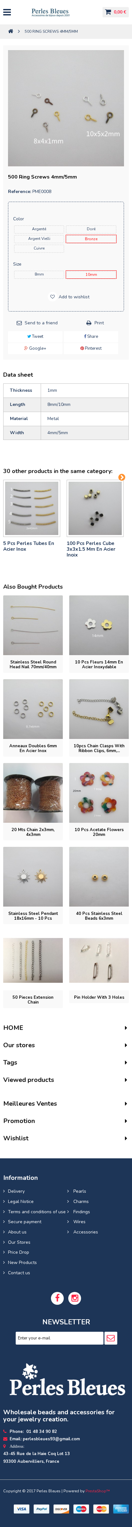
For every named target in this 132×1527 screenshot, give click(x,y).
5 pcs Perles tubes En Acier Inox (28, 546)
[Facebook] (57, 1298)
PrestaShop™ (98, 1491)
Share (92, 336)
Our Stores (19, 1242)
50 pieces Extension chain (33, 1000)
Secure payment (24, 1222)
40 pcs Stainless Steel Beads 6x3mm (99, 916)
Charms (80, 1201)
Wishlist (16, 1138)
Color (19, 219)
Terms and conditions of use (37, 1212)
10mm (91, 274)
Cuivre (39, 248)
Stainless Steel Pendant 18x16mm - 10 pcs (33, 916)
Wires (79, 1222)
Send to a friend (41, 323)
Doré (91, 229)
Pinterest (93, 348)
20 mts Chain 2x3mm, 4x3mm (33, 832)
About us (17, 1232)
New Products (22, 1262)
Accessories (85, 1232)
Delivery (16, 1191)
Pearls (79, 1191)
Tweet (37, 336)
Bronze (91, 238)
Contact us (19, 1273)
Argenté (39, 229)
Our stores (19, 1045)
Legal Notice (21, 1201)
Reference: (19, 192)
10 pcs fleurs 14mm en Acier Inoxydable (99, 664)
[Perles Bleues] (56, 12)
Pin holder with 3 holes (99, 997)
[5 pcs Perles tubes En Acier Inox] (31, 508)
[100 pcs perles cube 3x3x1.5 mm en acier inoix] (95, 508)
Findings (81, 1212)
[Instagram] (74, 1298)
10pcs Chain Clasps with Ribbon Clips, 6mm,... (99, 748)
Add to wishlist (73, 297)
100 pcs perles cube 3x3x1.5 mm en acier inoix (91, 549)
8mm (39, 274)
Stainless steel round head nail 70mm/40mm (33, 664)
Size (18, 264)
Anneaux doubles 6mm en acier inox (33, 748)
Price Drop (18, 1252)
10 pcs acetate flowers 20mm (99, 832)
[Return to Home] (10, 32)
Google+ (37, 348)
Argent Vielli (39, 238)
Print (99, 323)
